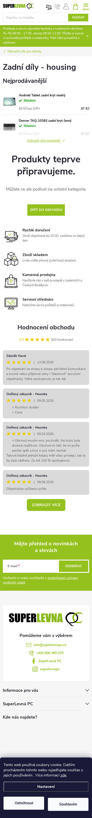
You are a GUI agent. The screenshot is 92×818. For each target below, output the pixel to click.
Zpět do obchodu (46, 210)
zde (63, 775)
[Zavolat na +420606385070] (57, 7)
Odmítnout (24, 803)
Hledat (78, 17)
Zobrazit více (46, 505)
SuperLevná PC (49, 661)
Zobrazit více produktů (44, 141)
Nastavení (46, 786)
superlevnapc (50, 669)
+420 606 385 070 (49, 653)
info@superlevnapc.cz (49, 645)
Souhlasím (68, 804)
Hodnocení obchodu (46, 327)
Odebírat (73, 566)
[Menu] (85, 6)
